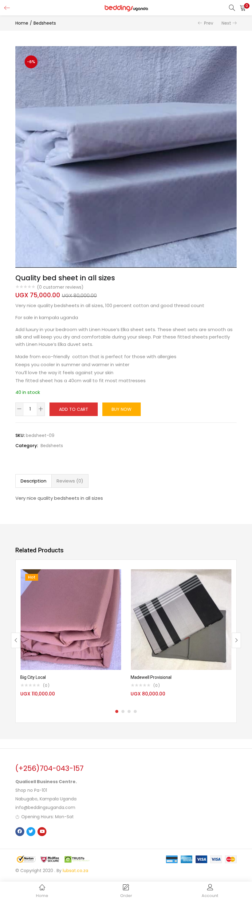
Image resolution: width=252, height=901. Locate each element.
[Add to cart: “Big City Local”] (116, 577)
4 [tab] (135, 711)
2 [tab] (122, 711)
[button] (242, 7)
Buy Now (122, 409)
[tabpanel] (70, 635)
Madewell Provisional (151, 677)
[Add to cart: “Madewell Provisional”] (227, 577)
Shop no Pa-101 (31, 790)
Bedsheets (44, 23)
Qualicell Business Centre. (46, 782)
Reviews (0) (70, 481)
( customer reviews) (60, 287)
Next (226, 23)
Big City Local (33, 677)
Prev (208, 23)
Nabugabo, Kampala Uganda (46, 799)
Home (21, 23)
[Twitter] (30, 831)
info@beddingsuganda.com (45, 807)
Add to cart (73, 409)
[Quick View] (116, 587)
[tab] (33, 481)
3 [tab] (129, 711)
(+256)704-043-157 (49, 768)
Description (33, 481)
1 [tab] (116, 711)
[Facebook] (19, 831)
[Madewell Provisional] (181, 619)
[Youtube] (41, 831)
